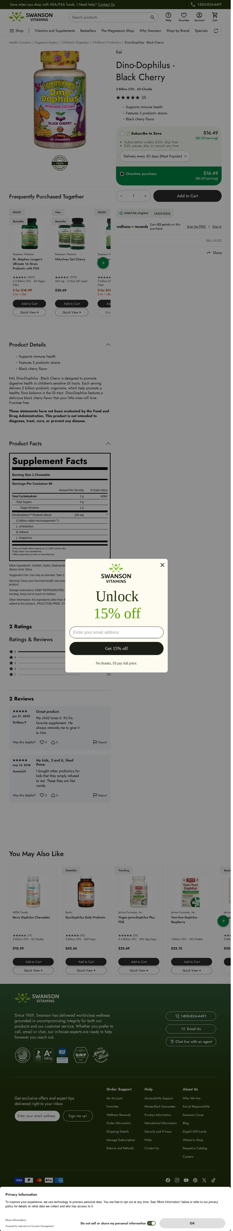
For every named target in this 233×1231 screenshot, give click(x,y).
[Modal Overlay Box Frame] (116, 615)
